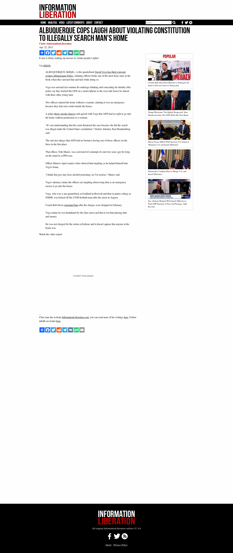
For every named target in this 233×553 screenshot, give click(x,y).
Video (62, 22)
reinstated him (71, 205)
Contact (98, 22)
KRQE (47, 65)
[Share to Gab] (76, 52)
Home (43, 22)
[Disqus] (116, 381)
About (89, 22)
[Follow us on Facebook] (108, 538)
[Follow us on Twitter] (117, 538)
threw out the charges (65, 113)
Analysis (52, 22)
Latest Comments (75, 22)
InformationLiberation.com (75, 317)
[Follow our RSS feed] (124, 538)
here (126, 317)
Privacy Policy (120, 544)
